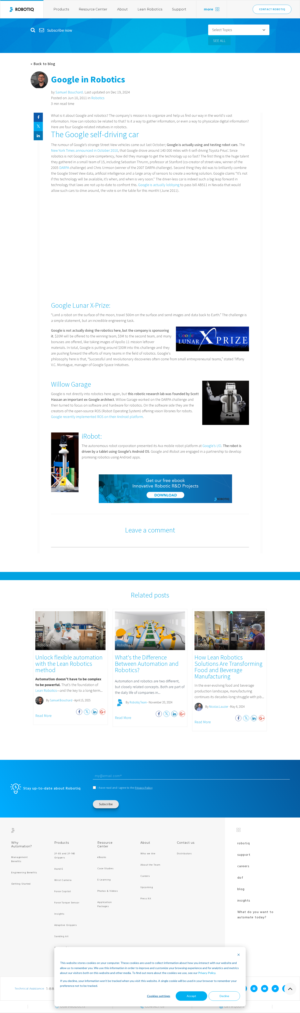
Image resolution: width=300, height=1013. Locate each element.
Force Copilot (62, 891)
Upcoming (146, 887)
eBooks (101, 857)
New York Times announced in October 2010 (84, 150)
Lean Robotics (150, 9)
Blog (241, 889)
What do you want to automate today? (255, 915)
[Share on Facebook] (38, 117)
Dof (240, 877)
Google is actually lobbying (158, 184)
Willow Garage (71, 384)
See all (219, 40)
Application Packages (104, 904)
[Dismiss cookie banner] (238, 955)
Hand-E (58, 869)
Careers (145, 876)
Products (61, 9)
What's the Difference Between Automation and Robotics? (147, 663)
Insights (59, 914)
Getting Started (21, 884)
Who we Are (148, 854)
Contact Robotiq (272, 9)
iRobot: (92, 436)
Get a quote (234, 1007)
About (122, 9)
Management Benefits (19, 859)
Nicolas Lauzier (218, 707)
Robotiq (243, 843)
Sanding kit (61, 936)
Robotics (97, 97)
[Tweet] (38, 126)
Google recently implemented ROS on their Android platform (97, 416)
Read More (43, 715)
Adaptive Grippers (65, 925)
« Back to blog (43, 64)
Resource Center (93, 9)
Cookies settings (158, 996)
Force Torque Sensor (66, 903)
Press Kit (145, 899)
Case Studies (105, 869)
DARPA (64, 167)
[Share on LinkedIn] (38, 135)
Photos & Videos (107, 891)
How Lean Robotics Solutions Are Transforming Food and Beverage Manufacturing (228, 666)
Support (179, 9)
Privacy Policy (206, 973)
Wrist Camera (63, 880)
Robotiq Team (138, 702)
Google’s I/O (211, 445)
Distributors (184, 854)
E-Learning (104, 880)
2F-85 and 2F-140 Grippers (64, 856)
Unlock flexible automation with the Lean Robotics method (69, 663)
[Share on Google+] (102, 712)
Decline (224, 996)
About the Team (150, 865)
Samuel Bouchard (69, 92)
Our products (72, 1007)
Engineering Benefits (24, 873)
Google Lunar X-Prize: (80, 305)
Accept (191, 996)
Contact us (185, 843)
